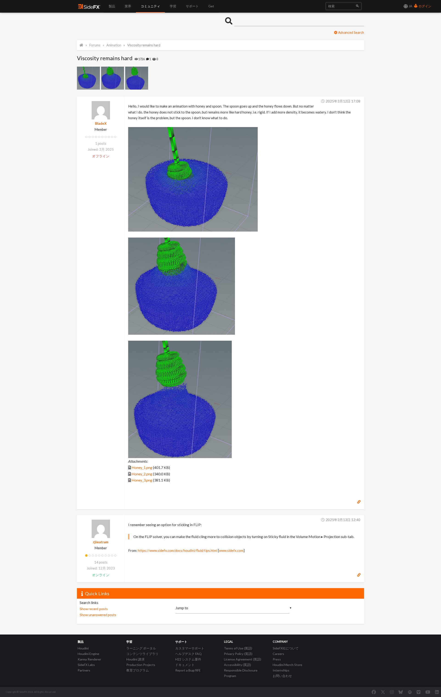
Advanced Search (350, 32)
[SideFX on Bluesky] (401, 692)
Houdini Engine (88, 654)
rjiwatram (100, 542)
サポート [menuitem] (192, 6)
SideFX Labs (86, 665)
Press (277, 659)
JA (410, 6)
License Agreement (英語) (242, 659)
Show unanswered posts (98, 615)
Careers (278, 654)
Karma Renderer (89, 659)
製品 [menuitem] (112, 6)
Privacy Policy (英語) (238, 654)
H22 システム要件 (188, 659)
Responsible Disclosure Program (240, 673)
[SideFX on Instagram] (392, 692)
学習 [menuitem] (173, 6)
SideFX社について (286, 648)
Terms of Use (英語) (238, 648)
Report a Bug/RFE (188, 670)
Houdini (83, 648)
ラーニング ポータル (141, 648)
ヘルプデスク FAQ (188, 654)
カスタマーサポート (189, 648)
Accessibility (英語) (237, 665)
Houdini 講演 (135, 659)
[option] (89, 78)
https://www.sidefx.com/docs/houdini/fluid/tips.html (177, 550)
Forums (94, 45)
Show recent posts (94, 609)
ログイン (424, 6)
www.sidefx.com (231, 550)
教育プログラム (137, 670)
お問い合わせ (282, 676)
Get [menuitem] (211, 6)
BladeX (101, 123)
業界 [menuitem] (128, 6)
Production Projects (140, 665)
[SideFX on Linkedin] (437, 692)
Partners (84, 670)
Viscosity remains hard (143, 45)
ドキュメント (185, 665)
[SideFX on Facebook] (374, 692)
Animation (113, 45)
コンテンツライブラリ (142, 654)
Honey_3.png (142, 480)
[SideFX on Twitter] (383, 692)
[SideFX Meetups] (410, 692)
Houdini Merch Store (287, 665)
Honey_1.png (142, 467)
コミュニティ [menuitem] (150, 6)
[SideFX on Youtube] (427, 692)
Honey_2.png (142, 474)
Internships (281, 670)
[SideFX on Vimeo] (418, 692)
